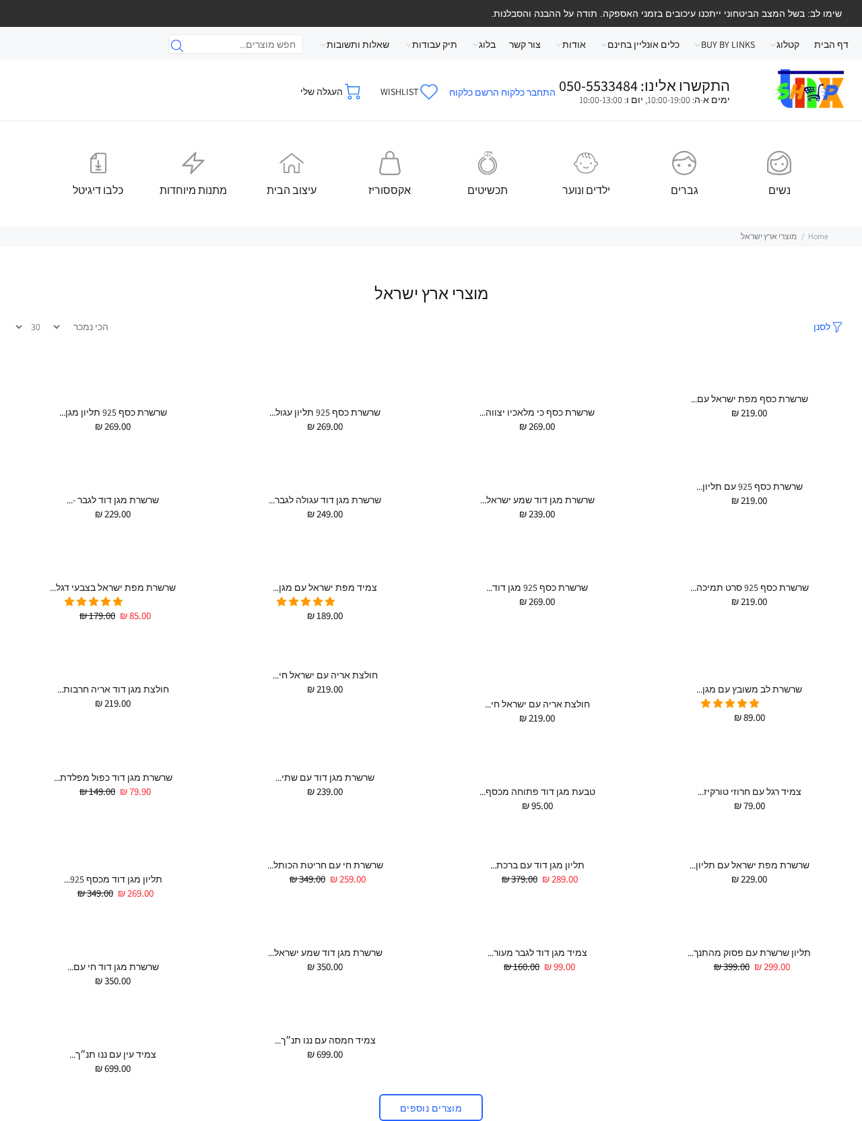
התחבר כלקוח (528, 92)
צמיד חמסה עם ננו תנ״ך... (325, 1040)
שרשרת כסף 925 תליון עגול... (324, 412)
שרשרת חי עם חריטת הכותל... (325, 865)
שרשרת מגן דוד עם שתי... (324, 777)
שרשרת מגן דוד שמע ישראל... (537, 500)
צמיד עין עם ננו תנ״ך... (112, 1054)
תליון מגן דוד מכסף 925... (113, 879)
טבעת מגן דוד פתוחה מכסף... (537, 792)
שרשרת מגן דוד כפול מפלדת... (113, 777)
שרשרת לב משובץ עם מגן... (749, 689)
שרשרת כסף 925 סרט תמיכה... (749, 587)
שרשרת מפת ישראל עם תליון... (749, 865)
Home (818, 236)
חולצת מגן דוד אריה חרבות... (113, 689)
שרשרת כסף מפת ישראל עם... (749, 399)
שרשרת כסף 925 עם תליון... (749, 486)
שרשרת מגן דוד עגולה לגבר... (325, 500)
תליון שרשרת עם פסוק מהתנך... (749, 953)
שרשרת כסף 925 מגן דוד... (537, 587)
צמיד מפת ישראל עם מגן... (325, 587)
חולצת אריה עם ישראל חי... (537, 704)
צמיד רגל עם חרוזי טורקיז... (749, 792)
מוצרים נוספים (431, 1108)
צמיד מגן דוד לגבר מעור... (537, 953)
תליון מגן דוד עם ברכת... (537, 865)
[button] (307, 602)
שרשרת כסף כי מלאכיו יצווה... (537, 412)
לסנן (822, 327)
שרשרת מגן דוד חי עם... (113, 967)
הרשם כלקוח (474, 92)
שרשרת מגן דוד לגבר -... (113, 500)
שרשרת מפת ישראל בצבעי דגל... (113, 587)
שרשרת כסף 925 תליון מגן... (113, 412)
